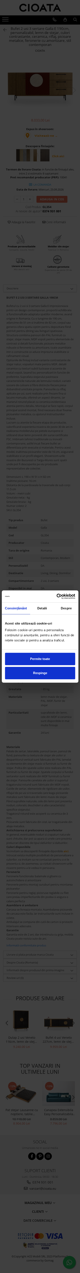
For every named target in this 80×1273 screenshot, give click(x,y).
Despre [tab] (66, 608)
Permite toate (40, 659)
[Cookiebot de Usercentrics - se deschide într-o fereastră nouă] (57, 596)
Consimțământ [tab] (16, 608)
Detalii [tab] (42, 608)
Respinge (40, 673)
